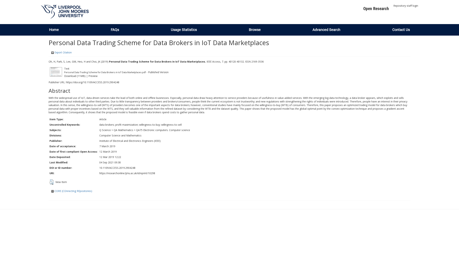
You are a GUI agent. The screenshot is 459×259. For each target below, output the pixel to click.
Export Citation (63, 52)
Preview (93, 76)
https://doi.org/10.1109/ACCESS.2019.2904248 (92, 82)
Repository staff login (405, 5)
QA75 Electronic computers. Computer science (163, 130)
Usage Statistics (184, 29)
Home (54, 29)
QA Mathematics (123, 130)
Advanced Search (326, 29)
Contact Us (401, 29)
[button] (51, 182)
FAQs (115, 29)
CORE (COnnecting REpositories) (73, 191)
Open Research (376, 8)
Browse (255, 29)
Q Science (105, 130)
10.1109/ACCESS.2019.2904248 (117, 167)
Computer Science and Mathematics (120, 135)
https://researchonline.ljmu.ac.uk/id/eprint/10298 (127, 173)
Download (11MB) (75, 76)
